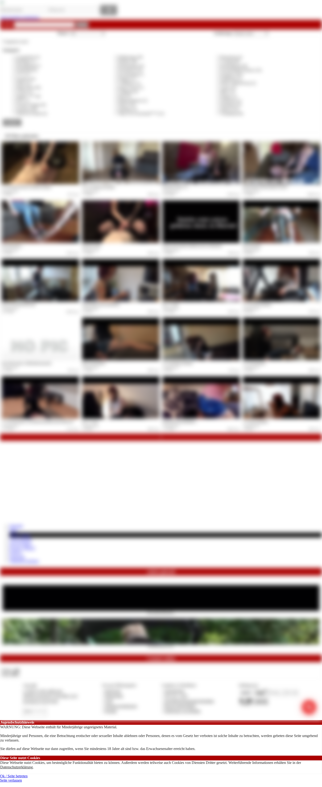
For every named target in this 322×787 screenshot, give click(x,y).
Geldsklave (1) (129, 83)
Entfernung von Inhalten (182, 711)
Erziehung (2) (27, 70)
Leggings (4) (128, 92)
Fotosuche (17, 557)
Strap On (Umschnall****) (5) (141, 113)
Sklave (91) (127, 105)
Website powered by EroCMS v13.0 (50, 696)
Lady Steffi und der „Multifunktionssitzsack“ (27, 363)
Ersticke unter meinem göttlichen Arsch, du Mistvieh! (192, 245)
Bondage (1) (26, 61)
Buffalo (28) (128, 61)
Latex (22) (228, 88)
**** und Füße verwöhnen (177, 363)
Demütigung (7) (28, 66)
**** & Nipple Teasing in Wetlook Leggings (26, 187)
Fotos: (10, 674)
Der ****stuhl (170, 304)
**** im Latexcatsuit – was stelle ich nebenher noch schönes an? (38, 421)
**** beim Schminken (255, 421)
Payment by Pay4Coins (40, 701)
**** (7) (23, 75)
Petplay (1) (229, 96)
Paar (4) (124, 96)
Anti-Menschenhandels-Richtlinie (189, 701)
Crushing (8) (230, 61)
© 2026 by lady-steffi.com (42, 691)
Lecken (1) (25, 92)
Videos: (10, 670)
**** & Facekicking (254, 363)
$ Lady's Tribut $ (22, 548)
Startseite (16, 526)
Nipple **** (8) (28, 96)
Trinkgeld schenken (24, 561)
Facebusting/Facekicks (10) (241, 70)
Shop (13, 530)
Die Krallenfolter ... (12, 245)
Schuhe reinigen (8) (31, 105)
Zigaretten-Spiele (91, 245)
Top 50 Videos (20, 544)
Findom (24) (26, 79)
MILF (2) (228, 92)
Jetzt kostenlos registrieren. (20, 18)
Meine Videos (20, 535)
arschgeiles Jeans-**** (175, 187)
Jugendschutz (174, 691)
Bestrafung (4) (231, 57)
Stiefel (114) (230, 109)
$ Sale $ (15, 552)
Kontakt (111, 711)
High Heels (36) (29, 88)
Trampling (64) (232, 113)
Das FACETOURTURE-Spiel (18, 304)
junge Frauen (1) (131, 88)
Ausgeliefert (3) (28, 57)
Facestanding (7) (131, 75)
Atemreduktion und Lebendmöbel (101, 304)
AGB (108, 701)
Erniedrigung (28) (234, 66)
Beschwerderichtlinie (180, 706)
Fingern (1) (127, 79)
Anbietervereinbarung (120, 706)
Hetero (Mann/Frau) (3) (238, 83)
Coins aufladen (20, 539)
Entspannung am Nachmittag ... (179, 421)
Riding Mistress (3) (133, 101)
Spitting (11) (128, 109)
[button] (82, 25)
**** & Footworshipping (257, 304)
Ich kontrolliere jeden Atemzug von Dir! (265, 187)
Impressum (113, 691)
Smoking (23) (231, 105)
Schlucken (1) (231, 101)
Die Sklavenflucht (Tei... (161, 645)
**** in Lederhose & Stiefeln (98, 187)
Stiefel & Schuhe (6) (32, 113)
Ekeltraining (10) (131, 66)
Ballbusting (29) (131, 57)
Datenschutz (114, 696)
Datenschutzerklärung (16, 767)
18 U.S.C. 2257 (176, 696)
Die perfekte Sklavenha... (161, 612)
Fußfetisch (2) (231, 79)
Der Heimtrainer (252, 245)
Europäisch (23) (130, 70)
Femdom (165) (232, 75)
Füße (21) (24, 83)
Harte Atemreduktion (93, 363)
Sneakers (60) (27, 109)
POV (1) (23, 101)
